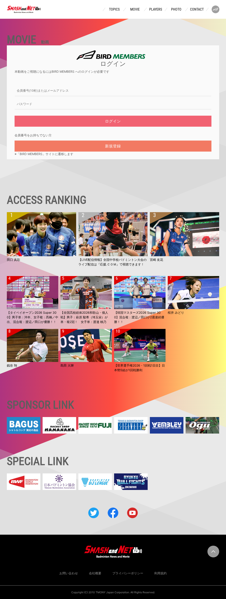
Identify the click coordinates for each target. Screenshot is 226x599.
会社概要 (95, 573)
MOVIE (135, 9)
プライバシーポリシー (127, 573)
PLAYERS (155, 9)
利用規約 (160, 573)
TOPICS (114, 9)
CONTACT (197, 9)
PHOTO (176, 9)
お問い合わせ (68, 573)
